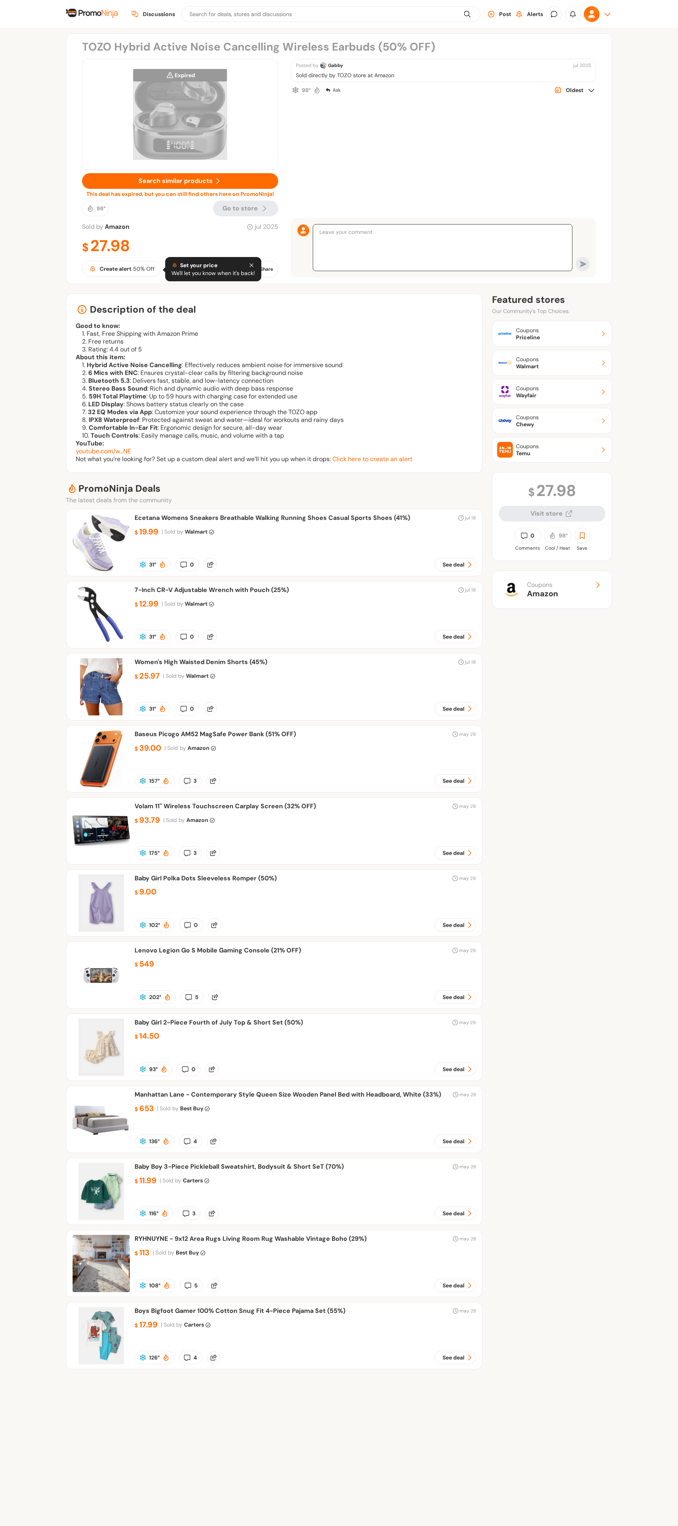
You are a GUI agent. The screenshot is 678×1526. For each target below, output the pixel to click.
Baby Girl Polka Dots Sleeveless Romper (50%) (206, 878)
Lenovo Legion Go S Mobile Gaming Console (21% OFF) (218, 950)
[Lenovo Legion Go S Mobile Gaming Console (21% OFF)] (101, 1001)
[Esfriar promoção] (295, 90)
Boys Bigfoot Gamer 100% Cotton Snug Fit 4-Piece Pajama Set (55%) (240, 1311)
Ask (337, 90)
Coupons (542, 589)
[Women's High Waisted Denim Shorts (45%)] (101, 713)
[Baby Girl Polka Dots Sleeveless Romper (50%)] (101, 929)
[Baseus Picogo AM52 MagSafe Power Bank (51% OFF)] (101, 785)
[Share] (210, 564)
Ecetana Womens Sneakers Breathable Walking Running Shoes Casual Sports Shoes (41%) (272, 518)
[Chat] (554, 14)
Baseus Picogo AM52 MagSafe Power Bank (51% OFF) (215, 734)
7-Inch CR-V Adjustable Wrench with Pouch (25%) (212, 590)
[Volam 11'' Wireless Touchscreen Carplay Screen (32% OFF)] (101, 857)
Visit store (546, 513)
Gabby (335, 65)
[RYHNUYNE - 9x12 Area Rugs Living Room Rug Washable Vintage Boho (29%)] (101, 1290)
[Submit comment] (583, 264)
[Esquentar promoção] (317, 90)
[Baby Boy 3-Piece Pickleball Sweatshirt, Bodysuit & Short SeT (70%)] (101, 1218)
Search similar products (176, 181)
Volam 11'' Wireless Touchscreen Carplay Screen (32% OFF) (225, 806)
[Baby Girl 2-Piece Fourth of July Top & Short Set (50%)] (101, 1074)
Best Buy (191, 1108)
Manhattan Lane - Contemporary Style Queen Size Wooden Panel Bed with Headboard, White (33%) (288, 1094)
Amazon (117, 227)
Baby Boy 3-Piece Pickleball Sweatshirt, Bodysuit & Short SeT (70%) (239, 1166)
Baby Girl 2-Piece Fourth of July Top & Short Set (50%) (219, 1022)
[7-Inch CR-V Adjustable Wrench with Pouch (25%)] (101, 641)
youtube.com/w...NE (103, 451)
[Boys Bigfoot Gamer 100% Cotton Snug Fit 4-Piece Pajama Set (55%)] (101, 1362)
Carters (193, 1180)
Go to (240, 208)
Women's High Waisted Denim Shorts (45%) (201, 662)
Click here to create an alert (372, 459)
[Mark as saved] (582, 535)
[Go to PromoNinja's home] (92, 14)
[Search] (467, 14)
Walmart (196, 531)
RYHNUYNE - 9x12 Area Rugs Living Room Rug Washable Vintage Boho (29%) (250, 1239)
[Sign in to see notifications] (573, 14)
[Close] (251, 265)
